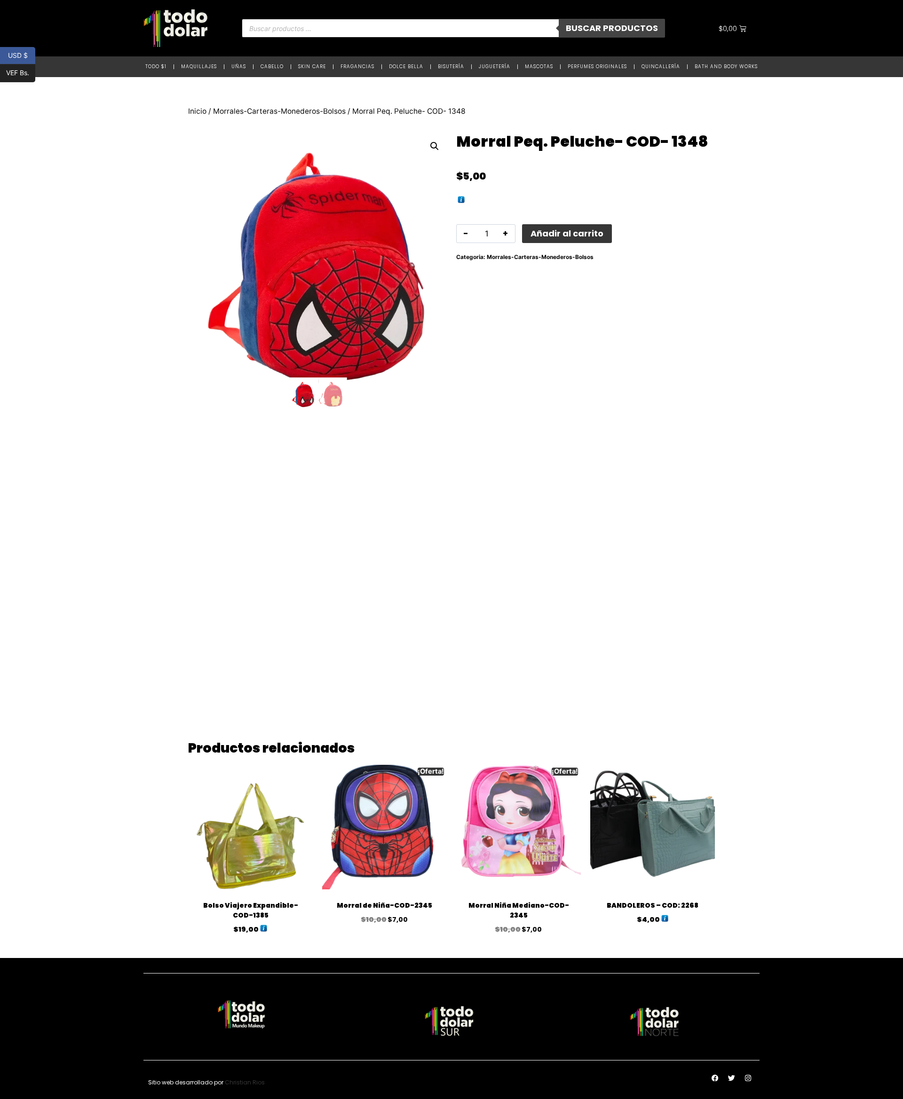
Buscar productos (612, 28)
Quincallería (661, 66)
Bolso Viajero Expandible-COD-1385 (250, 910)
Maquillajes (199, 66)
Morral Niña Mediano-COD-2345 (518, 910)
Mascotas (539, 66)
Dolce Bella (406, 66)
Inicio (197, 111)
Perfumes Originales (597, 66)
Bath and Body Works (726, 66)
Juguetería (494, 66)
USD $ (21, 54)
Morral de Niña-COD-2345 (384, 905)
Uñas (238, 66)
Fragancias (357, 66)
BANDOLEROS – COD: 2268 (652, 905)
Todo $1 (155, 66)
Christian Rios (245, 1082)
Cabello (272, 66)
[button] (434, 146)
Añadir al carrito (567, 233)
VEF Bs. (20, 72)
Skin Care (312, 66)
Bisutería (451, 66)
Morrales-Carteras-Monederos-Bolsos (279, 111)
